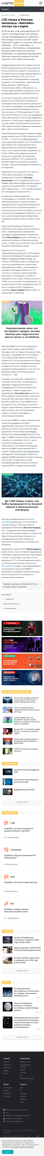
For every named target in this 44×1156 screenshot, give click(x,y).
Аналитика (7, 1065)
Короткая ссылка (10, 608)
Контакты (6, 1096)
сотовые (16, 349)
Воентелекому (29, 530)
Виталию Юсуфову (32, 527)
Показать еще (22, 802)
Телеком (19, 3)
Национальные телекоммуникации (24, 451)
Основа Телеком (9, 525)
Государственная (9, 65)
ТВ (21, 1075)
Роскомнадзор (8, 199)
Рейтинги (6, 1068)
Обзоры (6, 1070)
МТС (18, 88)
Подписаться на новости (11, 604)
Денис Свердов (18, 290)
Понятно (8, 1152)
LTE (38, 71)
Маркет (23, 1070)
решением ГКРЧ (19, 355)
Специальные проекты (25, 1066)
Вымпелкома (7, 393)
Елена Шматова (22, 393)
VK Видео (23, 1093)
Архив (5, 1073)
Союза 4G (34, 79)
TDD (28, 387)
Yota (30, 273)
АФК (17, 463)
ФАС (12, 399)
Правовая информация (14, 1121)
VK (21, 1091)
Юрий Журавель (33, 549)
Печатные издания (27, 1078)
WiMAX (4, 259)
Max (21, 1088)
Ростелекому (20, 454)
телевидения (14, 259)
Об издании (7, 1088)
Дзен (22, 1102)
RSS (7, 1113)
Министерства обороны (31, 183)
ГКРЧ (4, 68)
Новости (6, 1062)
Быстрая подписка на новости (17, 1110)
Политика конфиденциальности (18, 1115)
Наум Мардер (30, 431)
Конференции (25, 1062)
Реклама (6, 1091)
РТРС (34, 465)
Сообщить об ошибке (14, 1118)
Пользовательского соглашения (22, 1147)
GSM (19, 156)
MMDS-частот (27, 434)
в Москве (20, 457)
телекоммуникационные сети (14, 253)
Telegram (23, 1099)
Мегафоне (24, 413)
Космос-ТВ (6, 460)
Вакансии (6, 1093)
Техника (23, 1072)
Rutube (22, 1096)
